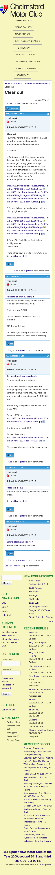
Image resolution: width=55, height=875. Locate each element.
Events (20, 54)
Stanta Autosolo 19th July (41, 617)
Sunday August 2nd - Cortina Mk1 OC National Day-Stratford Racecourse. (37, 796)
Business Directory (28, 61)
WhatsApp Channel (38, 606)
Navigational (23, 34)
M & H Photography (41, 864)
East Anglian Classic (27, 41)
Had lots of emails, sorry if (20, 296)
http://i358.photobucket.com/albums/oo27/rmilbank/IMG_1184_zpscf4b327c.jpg (27, 232)
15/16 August (35, 588)
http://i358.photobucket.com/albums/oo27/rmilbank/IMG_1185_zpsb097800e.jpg (27, 225)
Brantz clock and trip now (20, 542)
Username (7, 659)
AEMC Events (8, 635)
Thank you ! (34, 709)
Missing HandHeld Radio (41, 730)
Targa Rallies (23, 20)
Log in (8, 103)
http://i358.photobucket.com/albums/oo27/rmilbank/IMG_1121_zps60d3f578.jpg (27, 187)
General (27, 83)
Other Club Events (10, 638)
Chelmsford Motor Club (27, 10)
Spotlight (22, 75)
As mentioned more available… (23, 376)
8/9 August (34, 591)
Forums (31, 68)
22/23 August (35, 580)
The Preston (22, 48)
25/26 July (34, 599)
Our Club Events (9, 631)
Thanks (32, 699)
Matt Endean (30, 831)
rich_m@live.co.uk (15, 256)
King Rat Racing (33, 754)
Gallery (5, 606)
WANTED (33, 632)
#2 (48, 276)
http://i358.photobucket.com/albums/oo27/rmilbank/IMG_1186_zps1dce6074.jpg (27, 219)
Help (32, 54)
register (17, 103)
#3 (48, 356)
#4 (48, 467)
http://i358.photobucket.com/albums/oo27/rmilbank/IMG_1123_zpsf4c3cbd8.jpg (27, 420)
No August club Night (39, 584)
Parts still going (15, 488)
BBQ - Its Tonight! (37, 642)
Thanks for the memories (41, 689)
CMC (4, 602)
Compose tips (8, 709)
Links (19, 68)
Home (8, 83)
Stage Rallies (23, 27)
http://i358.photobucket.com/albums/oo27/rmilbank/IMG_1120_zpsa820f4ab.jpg (27, 194)
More (50, 621)
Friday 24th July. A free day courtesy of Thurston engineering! (37, 818)
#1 (48, 114)
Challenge (34, 720)
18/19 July (34, 603)
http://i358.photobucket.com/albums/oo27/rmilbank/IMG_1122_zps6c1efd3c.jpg (27, 200)
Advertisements (40, 83)
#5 (48, 521)
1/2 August (34, 595)
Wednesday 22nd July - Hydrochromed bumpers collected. (35, 837)
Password (7, 669)
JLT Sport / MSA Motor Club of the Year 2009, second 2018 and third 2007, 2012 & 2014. (28, 856)
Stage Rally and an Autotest (37, 828)
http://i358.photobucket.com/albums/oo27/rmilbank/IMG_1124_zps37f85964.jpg (27, 439)
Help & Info (7, 615)
